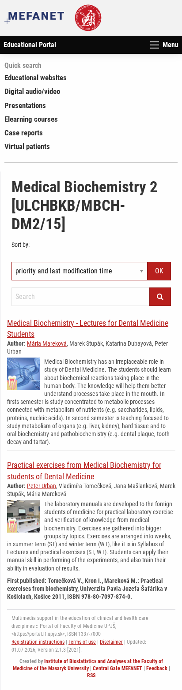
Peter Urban (41, 485)
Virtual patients (27, 146)
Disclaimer (111, 642)
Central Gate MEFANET (117, 668)
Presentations (25, 105)
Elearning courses (31, 119)
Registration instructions (37, 642)
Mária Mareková (47, 343)
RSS (91, 675)
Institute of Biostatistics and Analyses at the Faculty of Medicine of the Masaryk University (88, 664)
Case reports (23, 132)
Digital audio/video (32, 91)
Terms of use (82, 642)
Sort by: (20, 244)
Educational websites (35, 77)
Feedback (156, 668)
